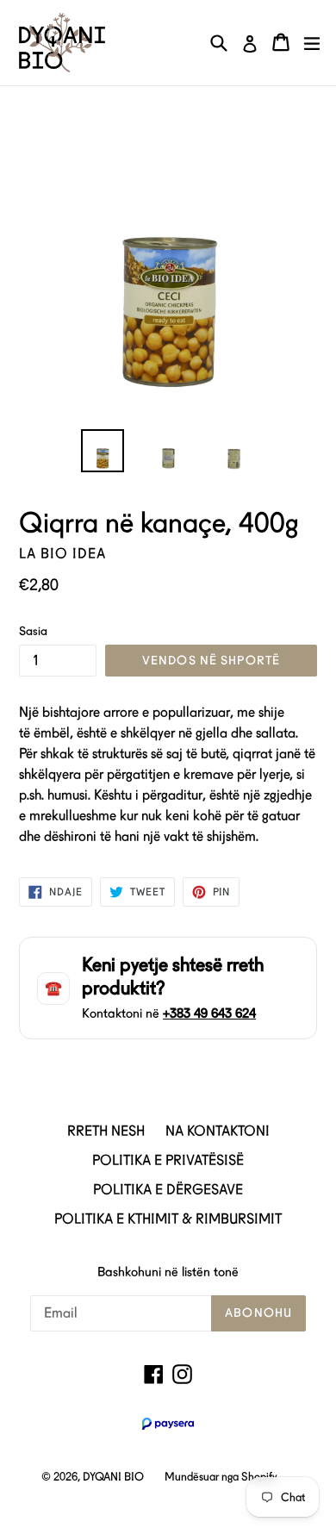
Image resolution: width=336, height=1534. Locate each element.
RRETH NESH (106, 1131)
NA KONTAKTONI (217, 1131)
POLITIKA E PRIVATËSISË (168, 1160)
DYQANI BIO (113, 1476)
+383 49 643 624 (209, 1013)
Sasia (33, 631)
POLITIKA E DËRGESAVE (168, 1190)
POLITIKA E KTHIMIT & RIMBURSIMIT (168, 1219)
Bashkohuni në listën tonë (168, 1272)
